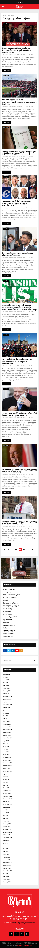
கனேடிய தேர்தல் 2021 (10, 617)
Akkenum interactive (24, 945)
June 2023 (6, 779)
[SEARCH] (34, 660)
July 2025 (5, 710)
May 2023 (5, 782)
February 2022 (7, 824)
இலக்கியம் (6, 600)
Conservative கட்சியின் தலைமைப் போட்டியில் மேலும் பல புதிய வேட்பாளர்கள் (16, 203)
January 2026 (7, 694)
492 (24, 549)
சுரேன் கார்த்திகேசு (9, 625)
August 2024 (6, 741)
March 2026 (6, 688)
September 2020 (7, 871)
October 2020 (7, 868)
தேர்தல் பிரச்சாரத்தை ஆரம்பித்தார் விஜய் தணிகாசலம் (17, 254)
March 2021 (6, 854)
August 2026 (6, 674)
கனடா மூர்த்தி (7, 614)
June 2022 (6, 813)
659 (32, 549)
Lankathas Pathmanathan (9, 55)
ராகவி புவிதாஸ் (8, 634)
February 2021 (7, 857)
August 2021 (6, 840)
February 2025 (7, 724)
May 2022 (5, 816)
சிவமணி (6, 622)
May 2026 (5, 683)
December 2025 (7, 697)
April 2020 (6, 876)
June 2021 (6, 846)
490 (16, 549)
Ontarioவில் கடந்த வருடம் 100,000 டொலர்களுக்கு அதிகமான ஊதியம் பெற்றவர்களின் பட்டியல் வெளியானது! (19, 307)
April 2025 (6, 719)
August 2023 (6, 774)
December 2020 (7, 863)
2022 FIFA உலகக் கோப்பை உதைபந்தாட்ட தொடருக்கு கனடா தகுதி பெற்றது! (19, 102)
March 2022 (6, 821)
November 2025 (7, 699)
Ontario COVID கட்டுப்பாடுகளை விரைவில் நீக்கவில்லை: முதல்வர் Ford (19, 414)
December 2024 (7, 730)
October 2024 (7, 735)
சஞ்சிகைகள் (7, 620)
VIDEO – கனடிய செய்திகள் (11, 595)
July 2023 (5, 777)
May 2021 (5, 849)
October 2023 (7, 768)
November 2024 (7, 732)
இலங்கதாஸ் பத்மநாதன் (11, 603)
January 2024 (7, 760)
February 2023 (7, 791)
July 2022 (5, 810)
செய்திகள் (5, 24)
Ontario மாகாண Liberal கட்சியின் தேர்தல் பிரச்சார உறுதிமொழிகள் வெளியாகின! (16, 50)
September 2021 (7, 838)
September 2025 (7, 705)
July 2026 (5, 677)
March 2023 (6, 788)
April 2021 (5, 851)
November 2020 (7, 865)
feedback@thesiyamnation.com (23, 923)
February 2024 (7, 757)
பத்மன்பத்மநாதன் (9, 631)
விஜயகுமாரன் (8, 636)
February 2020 (7, 882)
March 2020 (6, 879)
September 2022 (7, 804)
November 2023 (7, 766)
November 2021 (7, 832)
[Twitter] (16, 934)
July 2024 (5, 744)
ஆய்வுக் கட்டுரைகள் (10, 598)
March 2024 (6, 755)
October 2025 (7, 702)
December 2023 (7, 763)
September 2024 (7, 738)
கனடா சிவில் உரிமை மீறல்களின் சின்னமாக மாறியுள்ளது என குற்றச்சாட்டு (17, 361)
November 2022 (7, 799)
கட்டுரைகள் (7, 611)
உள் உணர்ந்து (7, 609)
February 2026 (7, 691)
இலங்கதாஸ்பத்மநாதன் (11, 606)
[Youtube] (22, 934)
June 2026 (6, 680)
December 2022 (7, 796)
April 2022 (6, 818)
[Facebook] (11, 934)
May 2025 (5, 716)
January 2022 (7, 827)
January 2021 (6, 860)
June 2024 (6, 746)
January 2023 (7, 793)
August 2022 (6, 807)
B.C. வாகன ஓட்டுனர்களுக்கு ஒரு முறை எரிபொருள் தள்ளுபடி (19, 471)
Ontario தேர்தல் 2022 (9, 589)
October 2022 (7, 802)
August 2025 (6, 708)
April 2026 (6, 685)
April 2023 (6, 785)
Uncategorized (7, 592)
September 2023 (7, 771)
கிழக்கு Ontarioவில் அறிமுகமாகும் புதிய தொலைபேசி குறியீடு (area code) (19, 153)
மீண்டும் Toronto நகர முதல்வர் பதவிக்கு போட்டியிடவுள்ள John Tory (19, 523)
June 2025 (6, 713)
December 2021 (7, 829)
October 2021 (6, 835)
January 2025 (7, 727)
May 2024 (5, 749)
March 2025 (6, 721)
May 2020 (5, 874)
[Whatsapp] (27, 934)
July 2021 (5, 843)
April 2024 (6, 752)
